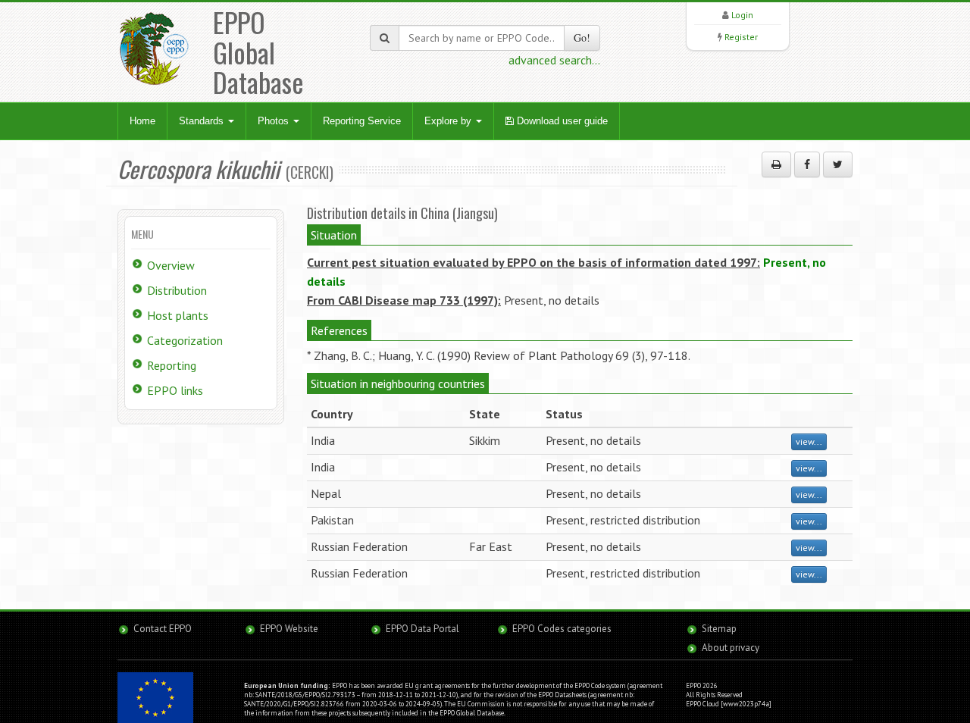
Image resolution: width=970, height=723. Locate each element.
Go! (582, 37)
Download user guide (561, 121)
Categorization (185, 340)
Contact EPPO (162, 628)
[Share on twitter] (838, 164)
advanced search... (554, 59)
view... (809, 441)
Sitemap (719, 628)
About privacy (730, 647)
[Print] (776, 164)
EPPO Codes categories (562, 628)
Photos (275, 121)
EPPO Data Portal (422, 628)
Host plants (177, 315)
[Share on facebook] (807, 164)
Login (742, 14)
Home (142, 121)
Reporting (171, 365)
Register (741, 36)
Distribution (177, 290)
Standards (203, 121)
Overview (171, 265)
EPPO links (175, 390)
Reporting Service (362, 121)
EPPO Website (289, 628)
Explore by (449, 121)
